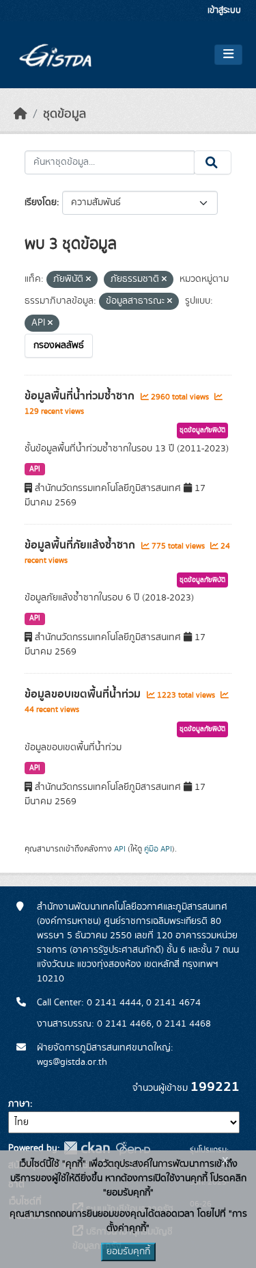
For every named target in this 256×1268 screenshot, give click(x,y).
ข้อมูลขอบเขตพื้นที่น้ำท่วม (84, 694)
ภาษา (19, 1104)
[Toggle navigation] (228, 54)
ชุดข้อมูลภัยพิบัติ (202, 430)
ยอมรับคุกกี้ (128, 1251)
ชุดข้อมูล (64, 114)
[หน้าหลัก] (20, 114)
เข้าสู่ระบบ (224, 10)
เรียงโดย (41, 202)
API (34, 469)
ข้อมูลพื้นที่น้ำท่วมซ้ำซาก (81, 396)
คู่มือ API (158, 849)
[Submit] (212, 162)
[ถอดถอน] (88, 279)
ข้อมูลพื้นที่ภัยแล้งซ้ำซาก (81, 545)
